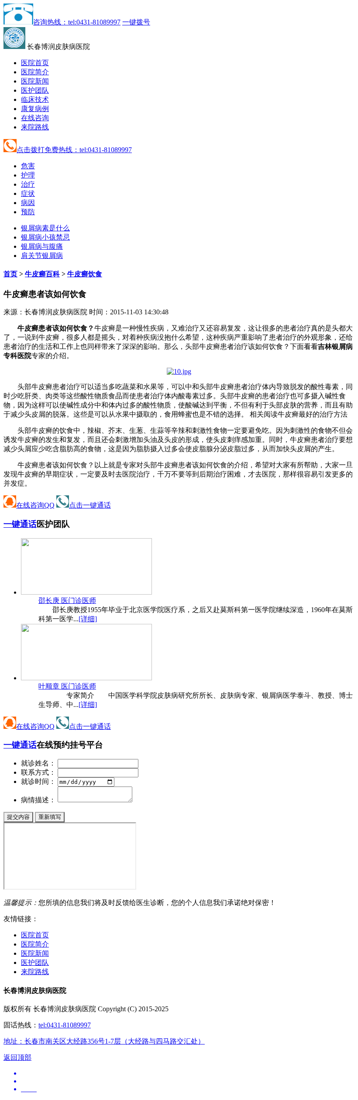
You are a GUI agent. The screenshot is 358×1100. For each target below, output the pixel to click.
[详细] (88, 619)
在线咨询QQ (35, 505)
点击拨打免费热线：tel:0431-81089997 (74, 149)
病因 (28, 202)
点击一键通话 (90, 505)
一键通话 (20, 524)
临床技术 (35, 99)
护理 (28, 175)
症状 (28, 193)
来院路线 (35, 127)
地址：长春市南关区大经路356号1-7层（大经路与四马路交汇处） (104, 1041)
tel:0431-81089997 (64, 1025)
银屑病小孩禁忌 (45, 237)
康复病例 (35, 108)
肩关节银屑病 (42, 255)
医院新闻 (35, 81)
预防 (28, 212)
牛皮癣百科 (42, 274)
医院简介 (35, 72)
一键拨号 (136, 22)
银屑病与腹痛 (42, 246)
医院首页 (35, 62)
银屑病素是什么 (45, 228)
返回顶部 (17, 1057)
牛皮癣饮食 (84, 274)
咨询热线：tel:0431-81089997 (76, 22)
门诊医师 (67, 600)
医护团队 (35, 90)
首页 (10, 274)
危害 (28, 166)
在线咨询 (35, 118)
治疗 (28, 184)
